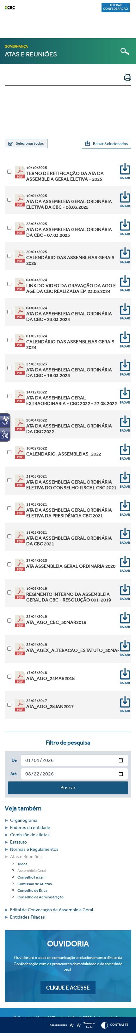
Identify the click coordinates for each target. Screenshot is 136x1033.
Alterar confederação (115, 7)
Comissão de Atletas (34, 884)
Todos (22, 864)
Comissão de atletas (30, 835)
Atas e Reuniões (26, 856)
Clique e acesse (68, 987)
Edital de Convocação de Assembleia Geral (51, 910)
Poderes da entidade (30, 827)
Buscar (68, 788)
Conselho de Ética (32, 890)
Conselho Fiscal (30, 877)
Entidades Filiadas (27, 917)
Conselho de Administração (40, 897)
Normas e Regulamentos (34, 849)
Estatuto (18, 842)
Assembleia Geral (31, 870)
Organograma (23, 820)
